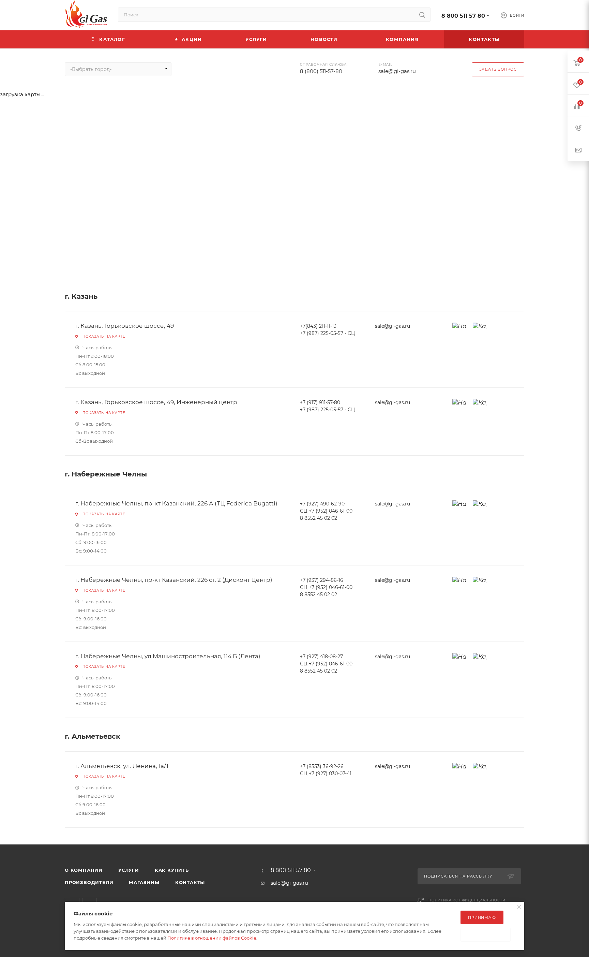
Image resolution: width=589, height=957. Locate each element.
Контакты (190, 882)
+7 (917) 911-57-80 (320, 402)
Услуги (128, 870)
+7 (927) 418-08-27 (321, 656)
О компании (84, 870)
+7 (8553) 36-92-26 (322, 766)
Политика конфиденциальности (466, 900)
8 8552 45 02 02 (318, 518)
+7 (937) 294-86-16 (321, 580)
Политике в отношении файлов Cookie (211, 938)
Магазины (144, 882)
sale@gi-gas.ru (397, 71)
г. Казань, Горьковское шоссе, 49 (124, 325)
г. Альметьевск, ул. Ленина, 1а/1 (121, 766)
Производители (89, 882)
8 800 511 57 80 (463, 16)
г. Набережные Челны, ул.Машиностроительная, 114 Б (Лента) (167, 656)
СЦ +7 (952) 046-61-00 (326, 511)
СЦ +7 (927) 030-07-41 (325, 773)
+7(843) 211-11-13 (318, 326)
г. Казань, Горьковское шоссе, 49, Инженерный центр (156, 402)
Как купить (172, 870)
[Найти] (422, 15)
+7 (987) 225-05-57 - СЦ (327, 333)
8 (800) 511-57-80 (321, 71)
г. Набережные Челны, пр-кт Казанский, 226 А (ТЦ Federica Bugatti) (176, 503)
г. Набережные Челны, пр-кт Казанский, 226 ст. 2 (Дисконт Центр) (173, 579)
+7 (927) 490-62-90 (322, 504)
